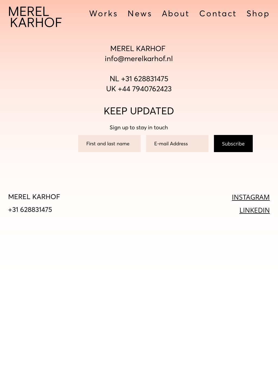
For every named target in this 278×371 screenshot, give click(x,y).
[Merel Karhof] (35, 17)
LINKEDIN (254, 210)
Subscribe (233, 143)
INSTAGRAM (251, 197)
